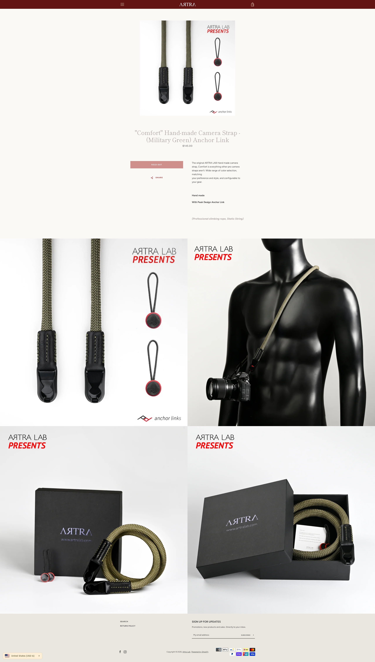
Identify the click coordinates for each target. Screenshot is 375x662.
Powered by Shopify (199, 652)
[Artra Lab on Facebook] (120, 651)
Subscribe (246, 635)
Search (124, 622)
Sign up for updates (206, 621)
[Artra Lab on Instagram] (125, 651)
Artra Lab (186, 652)
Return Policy (127, 626)
